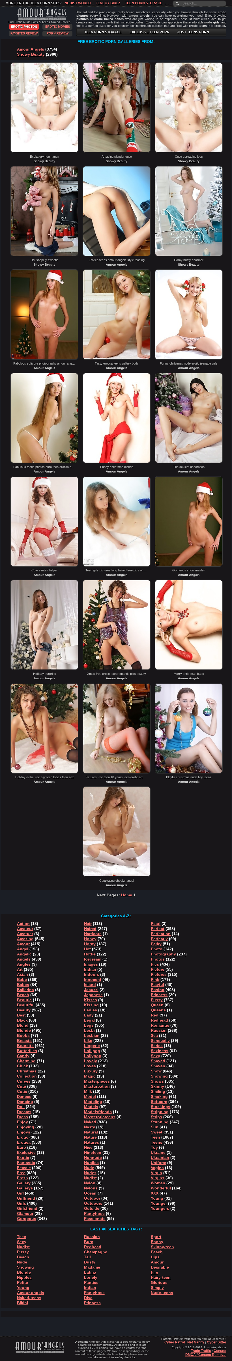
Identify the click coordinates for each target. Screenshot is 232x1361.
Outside (91, 1208)
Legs (89, 1025)
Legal (89, 1020)
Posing (157, 989)
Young (157, 1198)
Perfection (161, 933)
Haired (90, 928)
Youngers (160, 1208)
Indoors (91, 974)
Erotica (24, 1142)
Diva (88, 1297)
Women (158, 1183)
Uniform (158, 1162)
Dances (24, 1096)
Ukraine (158, 1152)
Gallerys (25, 1188)
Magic (90, 1076)
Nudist (90, 1178)
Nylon (89, 1183)
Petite (22, 1282)
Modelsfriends (98, 1111)
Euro (21, 1147)
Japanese (93, 994)
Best (21, 1015)
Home (126, 895)
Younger (159, 1203)
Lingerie (92, 1045)
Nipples (24, 1277)
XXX (154, 1193)
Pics (155, 964)
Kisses (90, 1000)
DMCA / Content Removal (205, 1355)
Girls (21, 1203)
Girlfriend (26, 1198)
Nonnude (93, 1157)
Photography (163, 954)
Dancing (25, 1101)
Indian (90, 969)
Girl (20, 1193)
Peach (157, 1252)
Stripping (160, 1111)
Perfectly (159, 939)
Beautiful (26, 1005)
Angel (22, 949)
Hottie (90, 954)
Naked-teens (29, 1297)
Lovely (90, 1061)
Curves (24, 1081)
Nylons (91, 1188)
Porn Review (57, 33)
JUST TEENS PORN (193, 32)
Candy (23, 1056)
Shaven (158, 1066)
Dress (22, 1117)
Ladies (90, 1010)
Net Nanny (195, 1342)
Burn (88, 1241)
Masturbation (97, 1086)
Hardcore (93, 933)
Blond (23, 1025)
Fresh (22, 1178)
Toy (154, 1147)
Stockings (160, 1106)
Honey (90, 939)
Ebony (157, 1241)
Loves (90, 1066)
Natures (91, 1142)
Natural (91, 1132)
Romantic (160, 1025)
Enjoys (23, 1132)
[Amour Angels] (39, 18)
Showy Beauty (31, 54)
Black (22, 1020)
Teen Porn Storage (143, 3)
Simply (157, 1287)
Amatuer (25, 933)
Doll (21, 1106)
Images (91, 964)
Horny (90, 944)
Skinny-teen (162, 1247)
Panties (91, 1282)
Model (90, 1096)
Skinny (157, 1086)
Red (154, 1015)
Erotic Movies (57, 26)
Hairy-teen (161, 1277)
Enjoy (22, 1122)
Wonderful (161, 1188)
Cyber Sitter (216, 1342)
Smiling (158, 1091)
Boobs (23, 1035)
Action (23, 923)
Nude (89, 1167)
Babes (23, 984)
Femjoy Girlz (108, 3)
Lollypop (92, 1056)
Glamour (25, 1213)
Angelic (24, 954)
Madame (92, 1267)
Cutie (22, 1091)
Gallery (24, 1183)
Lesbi (89, 1030)
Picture (157, 969)
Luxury (91, 1071)
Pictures (159, 974)
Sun (154, 1127)
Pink (155, 979)
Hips (155, 1257)
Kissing (91, 1005)
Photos (158, 959)
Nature (90, 1137)
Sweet (156, 1132)
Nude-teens (162, 1292)
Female (24, 1167)
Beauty (24, 1010)
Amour (23, 944)
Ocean (90, 1193)
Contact (220, 1351)
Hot (87, 949)
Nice (88, 1147)
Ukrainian (160, 1157)
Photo (156, 949)
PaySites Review (24, 33)
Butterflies (27, 1050)
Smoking (159, 1096)
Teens (156, 1142)
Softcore (159, 1101)
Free (21, 1173)
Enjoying (25, 1127)
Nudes (90, 1173)
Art (20, 969)
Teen (155, 1137)
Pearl (155, 923)
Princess (159, 994)
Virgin (156, 1173)
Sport (156, 1236)
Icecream (92, 959)
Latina (90, 1272)
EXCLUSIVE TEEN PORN (149, 32)
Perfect (157, 928)
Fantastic (26, 1162)
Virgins (157, 1178)
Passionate (95, 1218)
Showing (159, 1076)
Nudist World (78, 3)
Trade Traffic (201, 1351)
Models (91, 1106)
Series (157, 1045)
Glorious (159, 1282)
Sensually (160, 1040)
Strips (156, 1117)
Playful (157, 984)
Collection (27, 1076)
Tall (87, 1257)
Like (88, 1040)
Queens (158, 1010)
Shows (157, 1081)
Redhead (159, 1020)
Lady (89, 1015)
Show (156, 1071)
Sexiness (159, 1050)
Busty (89, 1262)
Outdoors (93, 1203)
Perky (156, 944)
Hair (88, 923)
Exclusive (26, 1152)
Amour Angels (30, 49)
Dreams (24, 1111)
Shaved (158, 1061)
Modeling (93, 1101)
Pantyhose (94, 1213)
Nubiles (91, 1162)
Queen (157, 1005)
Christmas (26, 1071)
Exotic (23, 1157)
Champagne (95, 1252)
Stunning (160, 1122)
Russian (159, 1030)
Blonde (24, 1030)
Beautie (24, 1000)
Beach (23, 994)
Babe (22, 979)
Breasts (24, 1040)
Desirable (160, 1267)
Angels (24, 959)
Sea (154, 1035)
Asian (22, 974)
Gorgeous (26, 1218)
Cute (21, 1086)
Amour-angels (30, 1292)
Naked (90, 1122)
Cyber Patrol (174, 1342)
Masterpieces (97, 1081)
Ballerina (25, 989)
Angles (24, 964)
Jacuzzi (91, 989)
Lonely (90, 1277)
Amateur (25, 928)
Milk (88, 1091)
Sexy (155, 1056)
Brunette (25, 1045)
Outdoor (92, 1198)
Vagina (157, 1167)
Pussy (157, 1000)
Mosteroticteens (99, 1117)
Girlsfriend (27, 1208)
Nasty (89, 1127)
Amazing (25, 939)
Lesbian (92, 1035)
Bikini (22, 1303)
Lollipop (92, 1050)
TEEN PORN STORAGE (103, 32)
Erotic (22, 1137)
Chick (22, 1066)
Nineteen (92, 1152)
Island (90, 984)
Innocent (92, 979)
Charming (26, 1061)
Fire (154, 1272)
